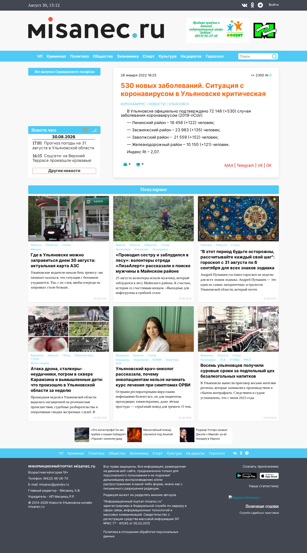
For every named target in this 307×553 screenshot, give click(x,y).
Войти (274, 5)
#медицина (123, 359)
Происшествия (84, 355)
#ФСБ (247, 359)
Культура (167, 56)
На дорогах (191, 56)
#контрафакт (208, 359)
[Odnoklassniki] (252, 6)
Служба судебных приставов (259, 512)
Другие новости (64, 170)
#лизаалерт (141, 249)
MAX (229, 165)
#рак (118, 363)
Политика (79, 56)
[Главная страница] (96, 25)
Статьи (66, 245)
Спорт (149, 56)
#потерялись (160, 249)
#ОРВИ (157, 359)
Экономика (127, 56)
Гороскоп (215, 56)
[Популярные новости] (94, 130)
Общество (103, 56)
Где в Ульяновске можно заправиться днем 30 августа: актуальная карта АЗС (63, 260)
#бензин (36, 249)
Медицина (122, 355)
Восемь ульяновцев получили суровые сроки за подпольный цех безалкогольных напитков (237, 371)
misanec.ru (36, 507)
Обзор (66, 355)
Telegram (245, 165)
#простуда (172, 359)
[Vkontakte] (244, 6)
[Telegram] (260, 6)
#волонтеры (123, 249)
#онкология (141, 359)
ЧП (40, 56)
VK (260, 165)
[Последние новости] (85, 130)
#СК (223, 359)
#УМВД (235, 359)
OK (268, 165)
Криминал (56, 56)
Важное (120, 245)
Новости (36, 245)
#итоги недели (40, 363)
